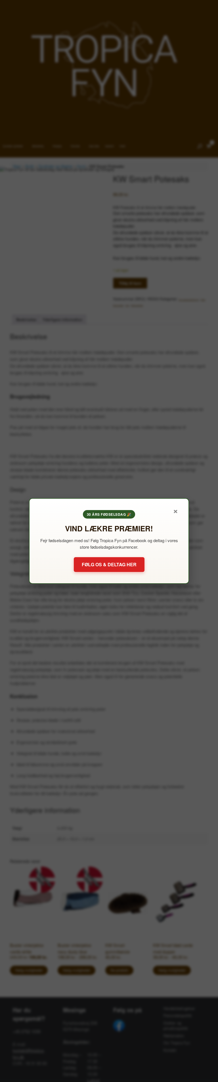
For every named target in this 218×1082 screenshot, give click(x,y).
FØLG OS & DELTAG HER (109, 564)
